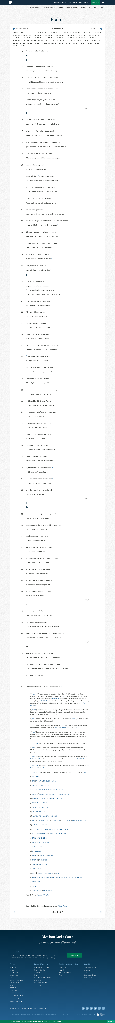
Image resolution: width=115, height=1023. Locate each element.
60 (90, 35)
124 (21, 43)
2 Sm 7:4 (56, 820)
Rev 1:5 (69, 829)
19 (68, 32)
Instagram (99, 1008)
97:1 (47, 816)
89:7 (33, 719)
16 (59, 32)
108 (53, 40)
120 (95, 40)
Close (110, 1021)
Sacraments (38, 980)
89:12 (34, 798)
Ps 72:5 (40, 768)
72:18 (45, 891)
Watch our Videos (69, 942)
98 (19, 40)
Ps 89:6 (54, 698)
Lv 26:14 (42, 838)
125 (24, 43)
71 (32, 38)
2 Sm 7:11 (57, 833)
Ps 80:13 (42, 864)
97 (16, 40)
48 (57, 35)
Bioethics (13, 988)
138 (70, 43)
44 (46, 35)
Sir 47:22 (46, 842)
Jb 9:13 (56, 728)
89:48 (34, 877)
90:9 (49, 877)
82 (63, 38)
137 (66, 43)
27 (90, 32)
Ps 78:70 (42, 820)
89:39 (34, 860)
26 (87, 32)
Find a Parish (73, 2)
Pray (60, 975)
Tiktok (103, 1008)
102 (32, 40)
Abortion (13, 967)
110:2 (46, 829)
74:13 (46, 794)
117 (85, 40)
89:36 (34, 851)
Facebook (87, 1008)
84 (68, 38)
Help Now (95, 2)
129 (38, 43)
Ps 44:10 (42, 860)
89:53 (33, 772)
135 (59, 43)
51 (65, 35)
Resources (87, 970)
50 (63, 35)
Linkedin (95, 1008)
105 (42, 40)
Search (103, 2)
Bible (11, 985)
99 (21, 40)
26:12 (62, 728)
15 (57, 32)
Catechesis (13, 993)
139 (73, 43)
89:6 (33, 785)
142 (84, 43)
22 (76, 32)
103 (35, 40)
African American (15, 972)
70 (30, 38)
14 (54, 32)
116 (81, 40)
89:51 (34, 886)
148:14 (45, 812)
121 (99, 40)
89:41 (34, 864)
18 (65, 32)
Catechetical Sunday (16, 995)
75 (43, 38)
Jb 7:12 (59, 794)
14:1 (66, 877)
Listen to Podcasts (56, 942)
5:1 (50, 785)
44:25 (44, 873)
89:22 (33, 825)
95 (98, 38)
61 (93, 35)
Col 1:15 (61, 829)
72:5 (45, 855)
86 (74, 38)
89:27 (34, 829)
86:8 (45, 790)
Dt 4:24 (57, 873)
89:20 (34, 820)
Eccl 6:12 (74, 877)
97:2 (46, 803)
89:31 (34, 838)
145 (95, 43)
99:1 (51, 816)
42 (41, 35)
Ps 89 (84, 772)
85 (71, 38)
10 (43, 32)
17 (62, 32)
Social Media (88, 977)
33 (16, 35)
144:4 (56, 877)
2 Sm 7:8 (51, 781)
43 (43, 35)
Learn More (74, 955)
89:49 (34, 882)
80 (57, 38)
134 (56, 43)
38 (30, 35)
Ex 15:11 (55, 790)
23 (79, 32)
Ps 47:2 (39, 807)
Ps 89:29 (53, 714)
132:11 (45, 781)
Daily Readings (59, 2)
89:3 (33, 710)
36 (24, 35)
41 (38, 35)
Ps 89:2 (63, 696)
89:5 (33, 781)
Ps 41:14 (39, 891)
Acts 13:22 (82, 820)
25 (84, 32)
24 (81, 32)
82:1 (42, 785)
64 (13, 38)
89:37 (33, 765)
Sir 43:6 (50, 855)
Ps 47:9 (38, 816)
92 (90, 38)
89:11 (33, 725)
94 (95, 38)
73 (38, 38)
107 (49, 40)
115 (77, 40)
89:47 (34, 873)
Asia (11, 977)
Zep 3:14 (45, 807)
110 (60, 40)
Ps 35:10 (40, 790)
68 (24, 38)
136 (63, 43)
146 (98, 43)
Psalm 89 (34, 694)
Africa (12, 970)
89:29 (34, 833)
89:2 (33, 776)
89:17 (34, 807)
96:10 (43, 816)
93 (93, 38)
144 (91, 43)
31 (101, 32)
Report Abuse (83, 2)
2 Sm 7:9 (53, 829)
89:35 (34, 847)
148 (17, 45)
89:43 (34, 869)
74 (41, 38)
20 (70, 32)
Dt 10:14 (51, 798)
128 (35, 43)
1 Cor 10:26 (58, 798)
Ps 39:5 (39, 877)
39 (32, 35)
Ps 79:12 (39, 886)
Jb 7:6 (61, 877)
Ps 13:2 (39, 873)
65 (16, 38)
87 (76, 38)
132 (49, 43)
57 (82, 35)
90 (85, 38)
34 (19, 35)
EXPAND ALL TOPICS (16, 1001)
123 (17, 43)
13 (51, 32)
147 (14, 45)
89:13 (33, 732)
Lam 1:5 (39, 869)
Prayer (36, 975)
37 (27, 35)
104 (39, 40)
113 (70, 40)
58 (85, 35)
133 (52, 43)
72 (35, 38)
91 (87, 38)
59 (87, 35)
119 (92, 40)
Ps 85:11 (39, 803)
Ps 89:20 (42, 701)
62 (95, 35)
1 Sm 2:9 (41, 825)
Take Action (62, 967)
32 (13, 35)
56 (79, 35)
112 (67, 40)
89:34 (34, 842)
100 (24, 40)
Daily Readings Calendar (66, 2)
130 (42, 43)
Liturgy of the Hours (40, 983)
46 (52, 35)
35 (21, 35)
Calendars (87, 972)
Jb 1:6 (47, 785)
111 (63, 40)
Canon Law (13, 990)
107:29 (54, 794)
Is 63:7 (38, 776)
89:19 (33, 816)
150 (24, 45)
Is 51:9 (75, 728)
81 (60, 38)
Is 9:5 (38, 759)
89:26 (33, 748)
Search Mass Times (40, 972)
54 (74, 35)
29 (95, 32)
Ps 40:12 (39, 842)
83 (65, 38)
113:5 (49, 790)
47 (54, 35)
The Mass (37, 985)
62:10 (45, 877)
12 (48, 32)
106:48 (49, 891)
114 (74, 40)
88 (79, 38)
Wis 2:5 (79, 877)
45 (49, 35)
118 (88, 40)
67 (21, 38)
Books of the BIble (40, 970)
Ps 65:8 (41, 794)
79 (54, 38)
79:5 (52, 873)
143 (88, 43)
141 (81, 43)
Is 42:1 (76, 820)
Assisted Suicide (15, 983)
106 (46, 40)
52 (68, 35)
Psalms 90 (41, 895)
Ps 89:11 (38, 752)
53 (71, 35)
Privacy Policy (62, 906)
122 (14, 43)
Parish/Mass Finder (90, 967)
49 (60, 35)
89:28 (33, 756)
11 (46, 32)
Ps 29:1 (38, 785)
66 (19, 38)
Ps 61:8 (41, 855)
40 (35, 35)
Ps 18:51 (42, 833)
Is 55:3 (63, 833)
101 (28, 40)
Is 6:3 (55, 816)
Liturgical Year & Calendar (43, 977)
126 (28, 43)
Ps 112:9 (39, 812)
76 (46, 38)
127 (31, 43)
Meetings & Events (65, 972)
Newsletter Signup (90, 975)
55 (76, 35)
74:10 (49, 873)
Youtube (91, 1008)
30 (98, 32)
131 (45, 43)
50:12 (45, 798)
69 (27, 38)
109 (56, 40)
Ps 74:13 (67, 728)
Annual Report (14, 975)
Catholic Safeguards (16, 998)
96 (13, 40)
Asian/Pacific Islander (17, 980)
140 (77, 43)
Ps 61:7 (38, 781)
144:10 (51, 833)
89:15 (34, 803)
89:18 (33, 743)
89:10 (34, 794)
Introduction (18, 32)
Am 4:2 (38, 851)
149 (21, 45)
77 (49, 38)
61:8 (46, 833)
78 (52, 38)
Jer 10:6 (61, 790)
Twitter (83, 1008)
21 (73, 32)
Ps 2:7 (32, 759)
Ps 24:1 (38, 798)
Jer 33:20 (40, 847)
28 (92, 32)
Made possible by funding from (86, 1014)
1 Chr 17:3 (66, 820)
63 (98, 35)
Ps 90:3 (39, 882)
